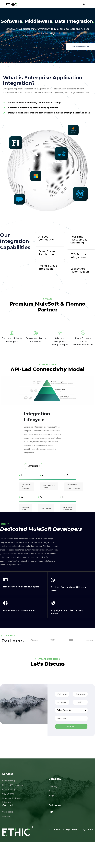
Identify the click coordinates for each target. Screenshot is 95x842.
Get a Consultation (80, 47)
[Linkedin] (52, 812)
